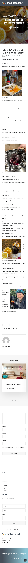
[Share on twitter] (4, 328)
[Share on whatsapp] (11, 328)
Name (4, 426)
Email (4, 433)
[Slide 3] (15, 400)
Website (4, 440)
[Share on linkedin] (10, 328)
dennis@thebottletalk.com (8, 477)
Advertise (6, 490)
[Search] (21, 3)
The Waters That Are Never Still (13, 384)
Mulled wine (12, 324)
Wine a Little (19, 366)
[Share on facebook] (3, 328)
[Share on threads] (6, 328)
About (5, 485)
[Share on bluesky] (13, 328)
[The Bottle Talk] (12, 3)
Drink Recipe (5, 324)
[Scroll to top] (25, 560)
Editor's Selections (20, 55)
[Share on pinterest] (8, 328)
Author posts (5, 349)
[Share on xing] (15, 328)
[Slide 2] (14, 400)
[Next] (21, 463)
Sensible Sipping (12, 15)
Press (5, 489)
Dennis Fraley (16, 27)
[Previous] (7, 463)
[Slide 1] (12, 400)
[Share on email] (17, 328)
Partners (6, 487)
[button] (25, 3)
